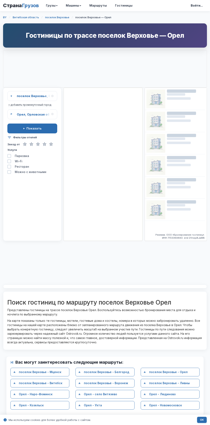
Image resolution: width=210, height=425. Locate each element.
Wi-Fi (18, 161)
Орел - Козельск (31, 405)
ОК (202, 419)
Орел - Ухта (93, 405)
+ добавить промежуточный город (29, 104)
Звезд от (13, 144)
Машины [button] (72, 5)
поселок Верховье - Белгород (106, 372)
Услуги (12, 149)
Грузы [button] (51, 5)
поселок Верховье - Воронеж (106, 383)
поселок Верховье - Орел (168, 372)
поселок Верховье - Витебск (40, 383)
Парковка (22, 156)
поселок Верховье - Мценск (40, 372)
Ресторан (22, 166)
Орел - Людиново (162, 394)
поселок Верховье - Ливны (169, 383)
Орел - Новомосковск (165, 405)
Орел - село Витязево (100, 394)
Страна (21, 5)
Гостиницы (123, 5)
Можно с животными (30, 172)
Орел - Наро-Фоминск (35, 394)
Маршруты (98, 5)
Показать (34, 128)
